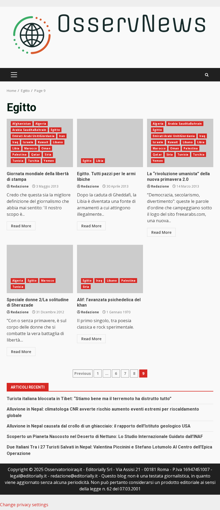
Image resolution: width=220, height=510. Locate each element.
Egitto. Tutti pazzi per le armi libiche (110, 143)
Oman (45, 148)
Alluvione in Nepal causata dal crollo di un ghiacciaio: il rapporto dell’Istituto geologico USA (98, 426)
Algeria (40, 123)
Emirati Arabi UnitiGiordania (33, 136)
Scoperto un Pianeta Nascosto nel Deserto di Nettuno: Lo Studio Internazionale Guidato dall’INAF (105, 436)
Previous (82, 373)
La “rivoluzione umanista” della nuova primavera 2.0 (178, 176)
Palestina (19, 154)
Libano (58, 142)
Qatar (35, 154)
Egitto (55, 130)
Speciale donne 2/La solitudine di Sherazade (40, 269)
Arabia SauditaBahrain (29, 130)
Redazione (20, 186)
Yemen (49, 161)
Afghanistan (21, 123)
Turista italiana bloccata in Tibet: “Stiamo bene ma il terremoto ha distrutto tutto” (89, 398)
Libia (16, 148)
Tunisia (17, 161)
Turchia (33, 161)
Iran (62, 136)
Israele (28, 142)
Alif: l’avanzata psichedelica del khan (110, 269)
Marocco (30, 148)
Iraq (15, 142)
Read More (21, 225)
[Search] (206, 75)
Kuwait (43, 142)
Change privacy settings (24, 505)
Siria (48, 154)
